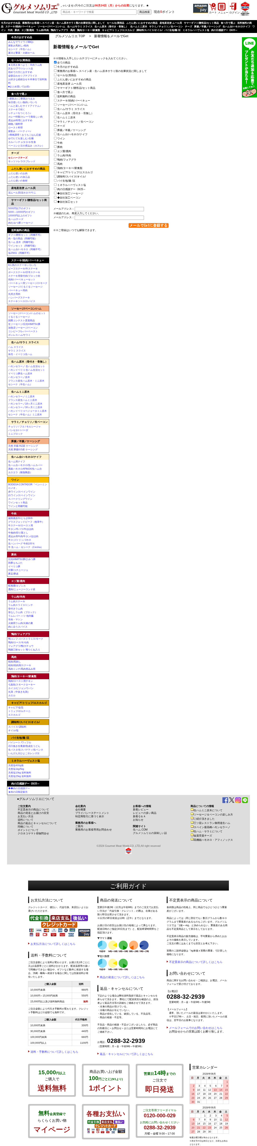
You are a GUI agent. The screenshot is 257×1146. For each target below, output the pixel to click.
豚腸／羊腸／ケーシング (207, 26)
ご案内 (79, 826)
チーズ (188, 26)
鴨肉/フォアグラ (59, 30)
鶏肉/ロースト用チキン (20, 681)
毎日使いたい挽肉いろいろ (22, 102)
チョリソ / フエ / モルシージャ (24, 426)
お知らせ (138, 819)
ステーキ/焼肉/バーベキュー (20, 26)
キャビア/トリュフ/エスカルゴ (118, 30)
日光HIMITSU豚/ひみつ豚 (22, 559)
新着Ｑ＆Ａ (139, 816)
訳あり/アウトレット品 (20, 68)
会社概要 (80, 809)
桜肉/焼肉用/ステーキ (19, 665)
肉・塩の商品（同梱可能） (22, 238)
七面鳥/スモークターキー (21, 684)
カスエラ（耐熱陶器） (20, 472)
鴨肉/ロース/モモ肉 (18, 642)
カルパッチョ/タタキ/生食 (22, 142)
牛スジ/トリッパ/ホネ (19, 540)
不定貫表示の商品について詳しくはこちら (195, 962)
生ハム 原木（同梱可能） (21, 242)
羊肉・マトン (15, 619)
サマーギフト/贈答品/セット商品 (201, 23)
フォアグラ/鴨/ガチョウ (21, 646)
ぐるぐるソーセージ (19, 316)
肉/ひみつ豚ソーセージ (20, 222)
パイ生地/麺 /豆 (172, 30)
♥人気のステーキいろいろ (22, 265)
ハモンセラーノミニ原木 (21, 396)
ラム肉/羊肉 (42, 30)
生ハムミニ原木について (208, 810)
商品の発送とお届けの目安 (33, 812)
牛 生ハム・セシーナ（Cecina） (25, 547)
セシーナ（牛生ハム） (20, 49)
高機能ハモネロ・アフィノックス (213, 839)
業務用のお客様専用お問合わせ (93, 829)
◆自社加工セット (69, 201)
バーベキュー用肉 (18, 290)
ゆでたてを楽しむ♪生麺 (21, 138)
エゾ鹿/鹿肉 (27, 30)
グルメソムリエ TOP (70, 36)
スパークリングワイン (20, 499)
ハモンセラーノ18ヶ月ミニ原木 (25, 403)
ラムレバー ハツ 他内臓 (21, 615)
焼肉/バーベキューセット (21, 279)
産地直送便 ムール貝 (171, 23)
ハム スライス (15, 347)
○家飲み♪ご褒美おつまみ (21, 98)
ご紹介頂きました (204, 818)
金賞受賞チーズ (203, 835)
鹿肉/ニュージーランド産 (21, 589)
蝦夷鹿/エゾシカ (17, 585)
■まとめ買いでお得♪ (19, 86)
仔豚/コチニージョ (18, 570)
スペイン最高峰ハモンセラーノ (212, 827)
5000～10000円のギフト (21, 212)
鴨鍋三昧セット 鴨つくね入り (24, 649)
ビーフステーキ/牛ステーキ (23, 268)
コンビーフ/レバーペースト (23, 331)
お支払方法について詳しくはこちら (53, 943)
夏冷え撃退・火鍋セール (21, 52)
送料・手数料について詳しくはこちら (54, 1051)
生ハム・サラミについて (208, 831)
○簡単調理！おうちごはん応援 (24, 134)
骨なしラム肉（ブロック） (22, 612)
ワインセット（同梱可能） (22, 245)
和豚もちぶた (15, 562)
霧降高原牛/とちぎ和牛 (20, 518)
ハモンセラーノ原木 (19, 377)
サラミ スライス (17, 350)
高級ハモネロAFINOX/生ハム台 (25, 468)
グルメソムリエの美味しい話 (150, 833)
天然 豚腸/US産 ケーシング (23, 449)
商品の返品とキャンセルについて (37, 823)
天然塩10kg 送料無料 (19, 772)
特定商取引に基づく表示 (89, 816)
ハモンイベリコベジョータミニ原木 (27, 411)
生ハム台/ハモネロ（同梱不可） (25, 249)
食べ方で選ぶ (228, 23)
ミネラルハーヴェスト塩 (196, 30)
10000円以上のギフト (20, 215)
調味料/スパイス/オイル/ (149, 30)
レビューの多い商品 (144, 812)
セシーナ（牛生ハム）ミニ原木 (25, 414)
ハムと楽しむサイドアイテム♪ (24, 105)
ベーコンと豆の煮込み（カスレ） (26, 145)
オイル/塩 (13, 730)
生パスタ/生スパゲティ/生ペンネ (25, 749)
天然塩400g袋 (15, 765)
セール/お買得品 (115, 23)
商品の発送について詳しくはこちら (122, 977)
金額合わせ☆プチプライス (22, 75)
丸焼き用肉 (14, 294)
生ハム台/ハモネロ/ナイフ (236, 26)
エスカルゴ (14, 714)
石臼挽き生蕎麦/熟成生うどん (24, 746)
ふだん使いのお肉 (18, 173)
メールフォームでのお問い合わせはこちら (195, 1027)
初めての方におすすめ (20, 72)
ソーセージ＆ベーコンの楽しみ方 (213, 814)
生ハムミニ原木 (138, 26)
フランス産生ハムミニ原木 (22, 400)
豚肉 (17, 30)
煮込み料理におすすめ (20, 120)
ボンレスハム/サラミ (19, 335)
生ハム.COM (140, 829)
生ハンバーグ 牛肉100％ (21, 543)
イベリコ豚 (14, 566)
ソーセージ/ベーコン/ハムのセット (27, 313)
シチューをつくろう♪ (19, 113)
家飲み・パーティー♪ (19, 131)
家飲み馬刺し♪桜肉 (18, 45)
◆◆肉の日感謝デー (19, 788)
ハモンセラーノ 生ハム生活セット (26, 366)
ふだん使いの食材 (18, 180)
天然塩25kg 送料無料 (19, 776)
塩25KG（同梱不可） (19, 253)
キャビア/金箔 (15, 707)
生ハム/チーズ (15, 219)
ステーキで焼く (16, 109)
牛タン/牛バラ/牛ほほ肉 (21, 529)
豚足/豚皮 (13, 573)
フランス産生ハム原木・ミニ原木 (26, 380)
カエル (11, 695)
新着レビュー (141, 809)
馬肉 (72, 30)
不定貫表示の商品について (33, 809)
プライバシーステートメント (92, 812)
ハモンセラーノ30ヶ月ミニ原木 (25, 407)
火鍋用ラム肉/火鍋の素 (20, 623)
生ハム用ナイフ (16, 461)
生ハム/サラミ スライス (80, 26)
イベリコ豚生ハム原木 (20, 373)
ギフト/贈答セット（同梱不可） (25, 235)
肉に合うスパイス (18, 626)
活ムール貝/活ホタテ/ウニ (22, 192)
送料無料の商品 (67, 96)
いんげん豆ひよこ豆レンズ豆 (24, 753)
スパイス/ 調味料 (17, 726)
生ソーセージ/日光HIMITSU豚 (24, 324)
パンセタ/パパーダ (18, 430)
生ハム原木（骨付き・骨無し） (111, 26)
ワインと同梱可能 (18, 506)
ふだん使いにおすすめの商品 (142, 23)
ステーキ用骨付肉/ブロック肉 (24, 275)
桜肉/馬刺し (14, 661)
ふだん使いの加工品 (19, 177)
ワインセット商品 (18, 502)
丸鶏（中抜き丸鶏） (19, 691)
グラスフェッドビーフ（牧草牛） (26, 521)
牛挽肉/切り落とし (18, 532)
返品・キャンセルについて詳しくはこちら (126, 1054)
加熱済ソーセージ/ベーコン (23, 327)
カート (213, 12)
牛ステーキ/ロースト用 (20, 525)
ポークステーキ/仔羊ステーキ (24, 272)
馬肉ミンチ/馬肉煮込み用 (21, 669)
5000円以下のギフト (19, 208)
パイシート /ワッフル (19, 742)
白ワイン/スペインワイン (21, 495)
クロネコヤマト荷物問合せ (33, 833)
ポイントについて (28, 830)
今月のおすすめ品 (10, 23)
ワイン (62, 138)
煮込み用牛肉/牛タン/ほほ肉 (23, 536)
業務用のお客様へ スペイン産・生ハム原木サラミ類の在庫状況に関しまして (63, 23)
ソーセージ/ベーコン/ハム (51, 26)
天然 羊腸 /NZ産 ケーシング (23, 445)
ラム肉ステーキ (16, 601)
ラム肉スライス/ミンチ (20, 605)
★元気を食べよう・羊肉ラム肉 (25, 64)
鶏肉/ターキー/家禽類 (88, 30)
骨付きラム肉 (15, 608)
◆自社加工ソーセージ (71, 193)
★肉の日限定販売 (18, 792)
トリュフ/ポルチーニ (19, 711)
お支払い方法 (25, 816)
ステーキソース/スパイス (21, 301)
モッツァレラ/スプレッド (21, 161)
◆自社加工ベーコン (70, 197)
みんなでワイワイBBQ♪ (21, 42)
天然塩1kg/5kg (16, 769)
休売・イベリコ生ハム (20, 354)
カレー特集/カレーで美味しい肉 (25, 116)
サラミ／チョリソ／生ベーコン (166, 26)
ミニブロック (15, 433)
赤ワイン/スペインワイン (21, 491)
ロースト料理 (15, 127)
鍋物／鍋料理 (15, 124)
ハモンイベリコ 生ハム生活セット (26, 370)
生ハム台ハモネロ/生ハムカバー (25, 465)
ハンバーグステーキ (19, 297)
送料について (25, 819)
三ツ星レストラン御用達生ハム (212, 822)
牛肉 (10, 30)
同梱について (25, 826)
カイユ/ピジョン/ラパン (21, 688)
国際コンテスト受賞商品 (21, 320)
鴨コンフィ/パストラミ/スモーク (25, 638)
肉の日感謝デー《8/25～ (224, 30)
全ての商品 (65, 62)
